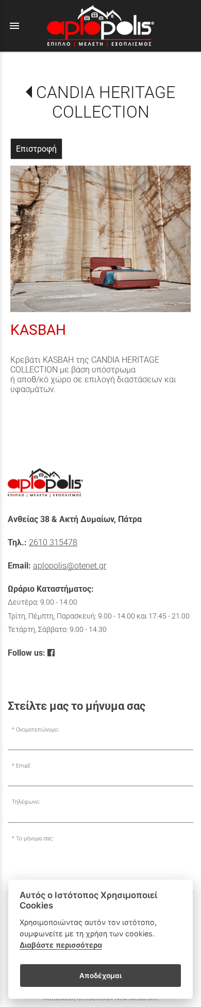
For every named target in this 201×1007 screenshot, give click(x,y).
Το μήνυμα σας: (35, 838)
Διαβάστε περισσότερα (61, 944)
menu (14, 26)
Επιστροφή (36, 149)
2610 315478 (53, 542)
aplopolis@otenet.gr (69, 566)
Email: (23, 765)
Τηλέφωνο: (26, 802)
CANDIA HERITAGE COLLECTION (105, 102)
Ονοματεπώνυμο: (37, 729)
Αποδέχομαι (100, 975)
